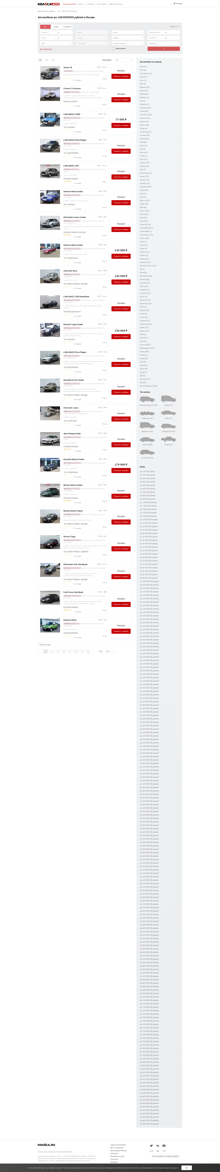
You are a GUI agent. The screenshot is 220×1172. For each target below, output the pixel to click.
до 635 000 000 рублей (149, 949)
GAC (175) (143, 159)
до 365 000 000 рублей (149, 763)
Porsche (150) (145, 293)
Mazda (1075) (145, 262)
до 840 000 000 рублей (149, 1089)
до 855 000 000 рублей (149, 1100)
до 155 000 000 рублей (149, 619)
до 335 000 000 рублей (149, 743)
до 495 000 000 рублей (149, 852)
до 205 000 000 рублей (149, 653)
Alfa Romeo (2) (145, 73)
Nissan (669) (144, 279)
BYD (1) (143, 101)
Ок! (186, 1168)
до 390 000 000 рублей (149, 780)
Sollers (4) (144, 317)
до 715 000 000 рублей (149, 1003)
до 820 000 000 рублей (149, 1076)
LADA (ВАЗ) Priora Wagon (74, 140)
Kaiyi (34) (143, 217)
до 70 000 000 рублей (149, 561)
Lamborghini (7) (146, 231)
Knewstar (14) (145, 224)
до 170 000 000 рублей (149, 629)
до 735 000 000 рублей (149, 1017)
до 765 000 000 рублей (149, 1038)
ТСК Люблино (70, 258)
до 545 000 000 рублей (149, 887)
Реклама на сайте (117, 1156)
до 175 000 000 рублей (149, 633)
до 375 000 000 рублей (149, 770)
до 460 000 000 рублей (149, 828)
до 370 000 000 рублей (149, 767)
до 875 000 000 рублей (149, 1113)
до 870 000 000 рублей (149, 1110)
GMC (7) (143, 169)
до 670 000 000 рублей (149, 973)
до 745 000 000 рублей (149, 1024)
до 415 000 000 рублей (149, 797)
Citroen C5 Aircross (72, 88)
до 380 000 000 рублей (149, 773)
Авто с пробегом (117, 1147)
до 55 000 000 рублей (149, 550)
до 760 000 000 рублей (149, 1034)
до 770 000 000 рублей (149, 1041)
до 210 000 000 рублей (149, 657)
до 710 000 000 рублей (149, 1000)
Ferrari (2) (143, 145)
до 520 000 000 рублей (149, 870)
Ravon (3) (143, 296)
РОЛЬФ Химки (70, 178)
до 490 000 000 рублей (149, 849)
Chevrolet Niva (70, 270)
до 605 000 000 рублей (149, 928)
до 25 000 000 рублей (149, 530)
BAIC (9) (143, 84)
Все (45, 27)
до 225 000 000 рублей (149, 667)
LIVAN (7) (143, 248)
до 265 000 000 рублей (149, 694)
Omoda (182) (145, 283)
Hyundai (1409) (145, 187)
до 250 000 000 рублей (149, 684)
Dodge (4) (143, 128)
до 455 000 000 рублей (149, 825)
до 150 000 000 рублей (149, 615)
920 (100, 651)
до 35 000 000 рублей (149, 537)
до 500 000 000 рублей (149, 856)
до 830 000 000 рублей (149, 1082)
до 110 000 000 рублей (149, 588)
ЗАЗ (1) (142, 375)
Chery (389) (144, 111)
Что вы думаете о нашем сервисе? (165, 1156)
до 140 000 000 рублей (149, 609)
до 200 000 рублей (147, 475)
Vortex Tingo (69, 536)
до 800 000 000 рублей (149, 1062)
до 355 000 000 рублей (149, 756)
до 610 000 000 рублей (149, 931)
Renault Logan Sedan (73, 324)
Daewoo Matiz (70, 620)
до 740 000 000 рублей (149, 1021)
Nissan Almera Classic (73, 510)
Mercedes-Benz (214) (148, 266)
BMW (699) (144, 94)
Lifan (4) (143, 241)
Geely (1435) (145, 162)
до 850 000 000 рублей (149, 1096)
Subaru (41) (144, 327)
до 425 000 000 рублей (149, 804)
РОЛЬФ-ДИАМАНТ (72, 311)
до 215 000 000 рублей (149, 660)
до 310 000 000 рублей (149, 725)
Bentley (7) (144, 90)
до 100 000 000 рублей (149, 581)
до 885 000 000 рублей (149, 1120)
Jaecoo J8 (67, 67)
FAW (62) (143, 142)
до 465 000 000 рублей (149, 832)
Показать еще (44, 644)
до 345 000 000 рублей (149, 749)
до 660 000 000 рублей (149, 966)
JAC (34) (143, 197)
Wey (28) (143, 362)
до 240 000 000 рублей (149, 677)
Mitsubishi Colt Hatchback (75, 564)
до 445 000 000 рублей (149, 818)
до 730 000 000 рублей (149, 1014)
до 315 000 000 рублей (149, 729)
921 (107, 651)
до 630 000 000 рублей (149, 945)
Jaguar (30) (144, 204)
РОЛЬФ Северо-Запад (74, 232)
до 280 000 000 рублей (149, 705)
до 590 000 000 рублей (149, 918)
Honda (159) (144, 180)
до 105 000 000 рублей (149, 585)
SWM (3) (143, 334)
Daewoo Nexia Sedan (73, 191)
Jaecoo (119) (145, 200)
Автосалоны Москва (119, 1150)
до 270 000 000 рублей (149, 698)
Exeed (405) (144, 138)
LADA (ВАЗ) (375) (146, 228)
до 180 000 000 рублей (149, 636)
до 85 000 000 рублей (149, 571)
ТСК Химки (69, 127)
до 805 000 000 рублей (149, 1065)
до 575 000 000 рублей (149, 907)
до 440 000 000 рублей (149, 815)
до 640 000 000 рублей (149, 952)
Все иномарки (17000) (148, 386)
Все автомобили (70, 4)
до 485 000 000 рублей (149, 846)
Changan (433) (145, 108)
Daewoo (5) (144, 121)
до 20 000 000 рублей (149, 526)
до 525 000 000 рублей (149, 873)
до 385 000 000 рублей (149, 777)
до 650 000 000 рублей (149, 959)
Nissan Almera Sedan (72, 485)
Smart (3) (143, 314)
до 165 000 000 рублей (149, 626)
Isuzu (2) (143, 193)
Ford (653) (144, 152)
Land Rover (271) (146, 235)
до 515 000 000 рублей (149, 866)
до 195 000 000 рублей (149, 646)
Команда (114, 1153)
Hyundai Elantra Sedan (73, 459)
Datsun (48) (144, 125)
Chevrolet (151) (146, 114)
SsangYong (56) (145, 324)
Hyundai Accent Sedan (73, 380)
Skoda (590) (144, 310)
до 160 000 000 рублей (149, 622)
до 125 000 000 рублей (149, 598)
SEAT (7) (143, 307)
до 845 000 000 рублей (149, 1093)
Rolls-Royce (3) (145, 303)
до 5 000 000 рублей (148, 516)
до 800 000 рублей (147, 495)
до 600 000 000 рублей (149, 925)
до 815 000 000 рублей (149, 1072)
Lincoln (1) (144, 245)
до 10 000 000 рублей (149, 519)
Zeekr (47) (143, 369)
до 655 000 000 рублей (149, 962)
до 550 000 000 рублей (149, 890)
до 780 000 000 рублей (149, 1048)
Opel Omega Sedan (72, 433)
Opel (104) (144, 286)
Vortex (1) (143, 355)
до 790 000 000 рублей (149, 1055)
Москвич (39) (145, 379)
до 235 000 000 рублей (149, 674)
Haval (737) (144, 176)
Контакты (114, 1159)
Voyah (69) (144, 358)
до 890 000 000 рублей (149, 1124)
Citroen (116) (145, 118)
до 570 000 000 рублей (149, 904)
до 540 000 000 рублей (149, 883)
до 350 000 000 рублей (149, 753)
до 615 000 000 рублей (149, 935)
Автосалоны (102, 4)
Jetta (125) (144, 214)
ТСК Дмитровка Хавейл (75, 551)
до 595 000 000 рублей (149, 921)
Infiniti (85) (144, 190)
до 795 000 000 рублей (149, 1058)
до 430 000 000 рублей (149, 808)
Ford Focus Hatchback (73, 592)
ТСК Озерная (69, 420)
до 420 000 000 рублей (149, 801)
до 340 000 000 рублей (149, 746)
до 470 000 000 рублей (149, 835)
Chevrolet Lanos (70, 407)
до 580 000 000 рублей (149, 911)
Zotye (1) (143, 372)
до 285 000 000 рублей (149, 708)
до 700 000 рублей (147, 492)
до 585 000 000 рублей (149, 914)
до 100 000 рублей (147, 471)
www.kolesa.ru (90, 1158)
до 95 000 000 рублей (149, 578)
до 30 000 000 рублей (149, 533)
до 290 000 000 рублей (149, 712)
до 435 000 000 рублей (149, 811)
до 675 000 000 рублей (149, 976)
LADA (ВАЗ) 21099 (71, 114)
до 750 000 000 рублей (149, 1028)
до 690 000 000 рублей (149, 986)
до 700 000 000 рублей (149, 993)
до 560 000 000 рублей (149, 897)
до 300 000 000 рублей (149, 719)
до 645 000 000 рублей (149, 955)
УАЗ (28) (143, 382)
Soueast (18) (145, 320)
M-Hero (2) (144, 255)
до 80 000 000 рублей (149, 567)
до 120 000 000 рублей (149, 595)
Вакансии (114, 1162)
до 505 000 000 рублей (149, 859)
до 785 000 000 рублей (149, 1052)
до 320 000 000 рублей (149, 732)
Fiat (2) (142, 149)
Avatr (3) (143, 80)
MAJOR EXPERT (70, 101)
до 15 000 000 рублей (149, 523)
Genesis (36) (144, 166)
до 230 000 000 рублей (149, 670)
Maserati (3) (144, 259)
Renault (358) (145, 300)
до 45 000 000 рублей (149, 543)
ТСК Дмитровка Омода (75, 283)
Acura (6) (143, 66)
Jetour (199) (144, 211)
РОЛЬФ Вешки (70, 633)
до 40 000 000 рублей (149, 540)
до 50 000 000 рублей (149, 547)
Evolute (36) (144, 135)
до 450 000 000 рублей (149, 822)
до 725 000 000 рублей (149, 1010)
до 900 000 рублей (147, 499)
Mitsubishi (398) (146, 276)
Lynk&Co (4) (144, 252)
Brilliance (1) (144, 97)
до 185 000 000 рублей (149, 640)
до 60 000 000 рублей (149, 554)
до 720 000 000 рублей (149, 1007)
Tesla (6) (143, 341)
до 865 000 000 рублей (149, 1107)
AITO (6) (143, 70)
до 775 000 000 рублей (149, 1045)
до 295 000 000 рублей (149, 715)
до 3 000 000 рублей (148, 509)
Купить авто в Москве (46, 1151)
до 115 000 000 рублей (149, 591)
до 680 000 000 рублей (149, 979)
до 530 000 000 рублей (149, 876)
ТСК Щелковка (70, 153)
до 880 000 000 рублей (149, 1117)
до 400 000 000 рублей (149, 787)
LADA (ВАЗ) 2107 (71, 165)
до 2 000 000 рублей (148, 506)
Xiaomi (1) (143, 365)
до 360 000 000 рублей (149, 760)
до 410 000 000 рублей (149, 794)
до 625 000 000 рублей (149, 942)
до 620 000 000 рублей (149, 938)
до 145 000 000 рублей (149, 612)
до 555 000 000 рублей (149, 894)
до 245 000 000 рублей (149, 681)
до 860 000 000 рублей (149, 1103)
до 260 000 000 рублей (149, 691)
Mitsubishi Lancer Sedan (74, 217)
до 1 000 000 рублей (148, 502)
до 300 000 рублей (147, 478)
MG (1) (142, 269)
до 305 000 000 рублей (149, 722)
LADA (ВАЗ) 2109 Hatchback (76, 296)
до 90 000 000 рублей (149, 574)
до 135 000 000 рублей (149, 605)
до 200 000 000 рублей (149, 650)
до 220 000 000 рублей (149, 664)
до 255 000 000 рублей (149, 688)
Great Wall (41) (145, 173)
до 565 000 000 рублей (149, 900)
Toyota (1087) (145, 344)
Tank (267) (144, 338)
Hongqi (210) (145, 183)
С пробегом (90, 4)
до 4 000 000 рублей (148, 512)
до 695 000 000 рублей (149, 990)
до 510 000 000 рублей (149, 863)
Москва (104, 79)
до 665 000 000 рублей (149, 969)
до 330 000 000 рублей (149, 739)
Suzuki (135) (144, 331)
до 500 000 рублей (147, 485)
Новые (81, 4)
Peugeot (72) (145, 290)
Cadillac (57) (144, 104)
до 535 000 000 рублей (149, 880)
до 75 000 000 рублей (149, 564)
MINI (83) (143, 272)
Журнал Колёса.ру (116, 4)
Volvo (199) (144, 351)
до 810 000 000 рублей (149, 1069)
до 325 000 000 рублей (149, 736)
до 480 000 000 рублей (149, 842)
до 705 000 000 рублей (149, 997)
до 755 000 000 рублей (149, 1031)
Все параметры (46, 49)
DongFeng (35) (145, 132)
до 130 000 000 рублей (149, 602)
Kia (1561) (144, 221)
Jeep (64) (143, 207)
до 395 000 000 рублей (149, 784)
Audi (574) (143, 77)
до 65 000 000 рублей (149, 557)
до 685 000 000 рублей (149, 983)
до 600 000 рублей (147, 488)
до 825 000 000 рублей (149, 1079)
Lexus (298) (144, 238)
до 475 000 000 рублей (149, 839)
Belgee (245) (145, 87)
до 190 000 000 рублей (149, 643)
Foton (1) (143, 156)
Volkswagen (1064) (147, 348)
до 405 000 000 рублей (149, 791)
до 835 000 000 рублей (149, 1086)
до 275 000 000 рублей (149, 701)
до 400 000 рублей (147, 482)
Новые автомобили (64, 1151)
